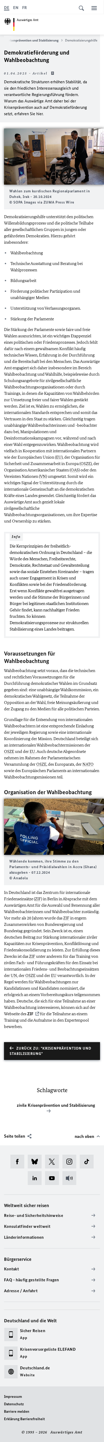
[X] (53, 1161)
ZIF (38, 898)
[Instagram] (71, 1161)
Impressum (13, 1396)
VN (43, 476)
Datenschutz (14, 1404)
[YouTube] (53, 1178)
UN (14, 975)
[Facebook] (19, 1161)
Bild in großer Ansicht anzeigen (54, 157)
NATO (88, 764)
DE (6, 7)
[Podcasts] (71, 1178)
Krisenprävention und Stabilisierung (33, 40)
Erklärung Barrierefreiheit (24, 1419)
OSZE (86, 463)
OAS (75, 470)
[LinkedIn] (36, 1178)
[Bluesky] (36, 1161)
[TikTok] (88, 1161)
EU (59, 457)
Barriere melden (16, 1411)
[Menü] (94, 8)
